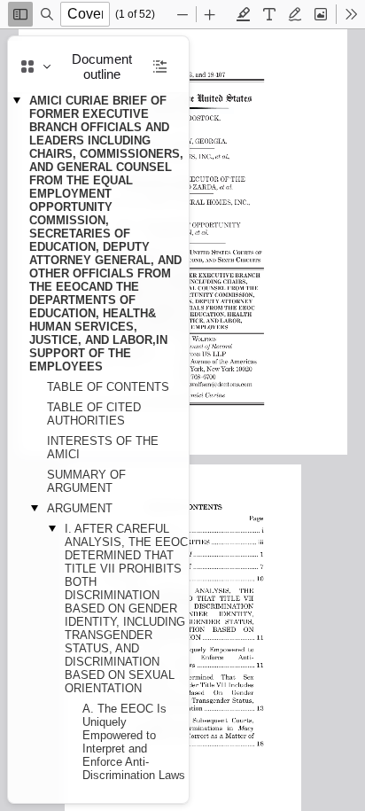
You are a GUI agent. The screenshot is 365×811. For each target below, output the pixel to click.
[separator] (194, 419)
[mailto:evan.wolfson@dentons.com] (212, 382)
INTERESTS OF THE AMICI (103, 447)
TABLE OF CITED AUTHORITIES (94, 414)
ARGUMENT (80, 508)
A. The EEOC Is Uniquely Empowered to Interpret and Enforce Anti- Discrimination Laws (133, 742)
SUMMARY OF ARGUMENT (86, 481)
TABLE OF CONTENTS (108, 387)
